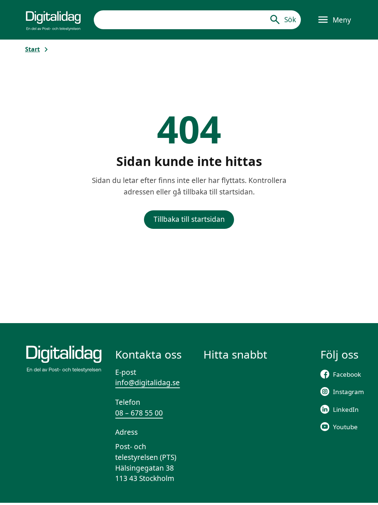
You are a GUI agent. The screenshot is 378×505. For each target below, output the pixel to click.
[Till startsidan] (53, 20)
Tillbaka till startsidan (189, 219)
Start (32, 49)
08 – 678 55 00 (139, 413)
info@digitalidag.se (147, 382)
